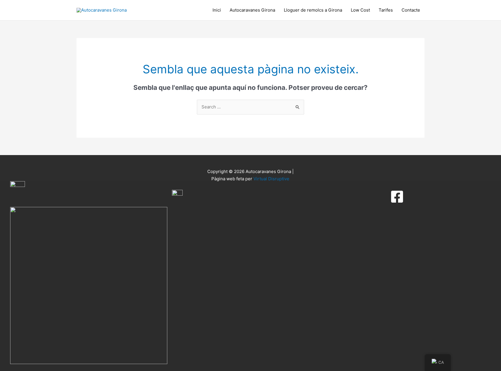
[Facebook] (397, 196)
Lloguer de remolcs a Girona (313, 10)
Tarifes (386, 10)
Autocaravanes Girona (252, 10)
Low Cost (360, 10)
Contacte (411, 10)
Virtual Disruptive (271, 178)
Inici (217, 10)
